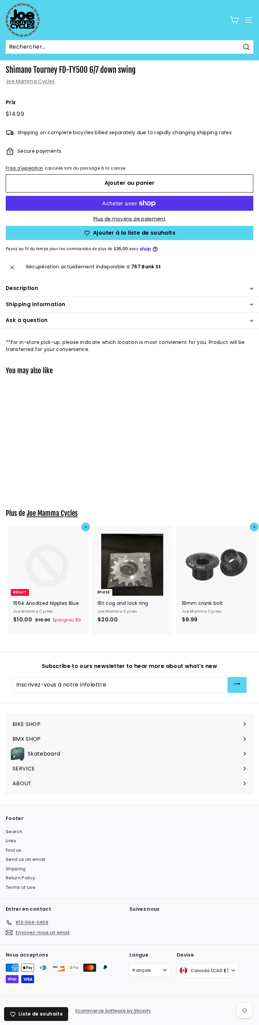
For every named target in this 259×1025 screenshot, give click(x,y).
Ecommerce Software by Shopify (113, 1010)
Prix (11, 102)
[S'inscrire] (237, 685)
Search (14, 831)
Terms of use (20, 887)
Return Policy (20, 878)
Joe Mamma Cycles (30, 81)
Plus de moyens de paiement (129, 218)
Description (22, 288)
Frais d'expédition (24, 168)
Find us (13, 850)
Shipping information (35, 304)
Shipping (16, 869)
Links (11, 841)
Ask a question (27, 320)
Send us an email (26, 859)
